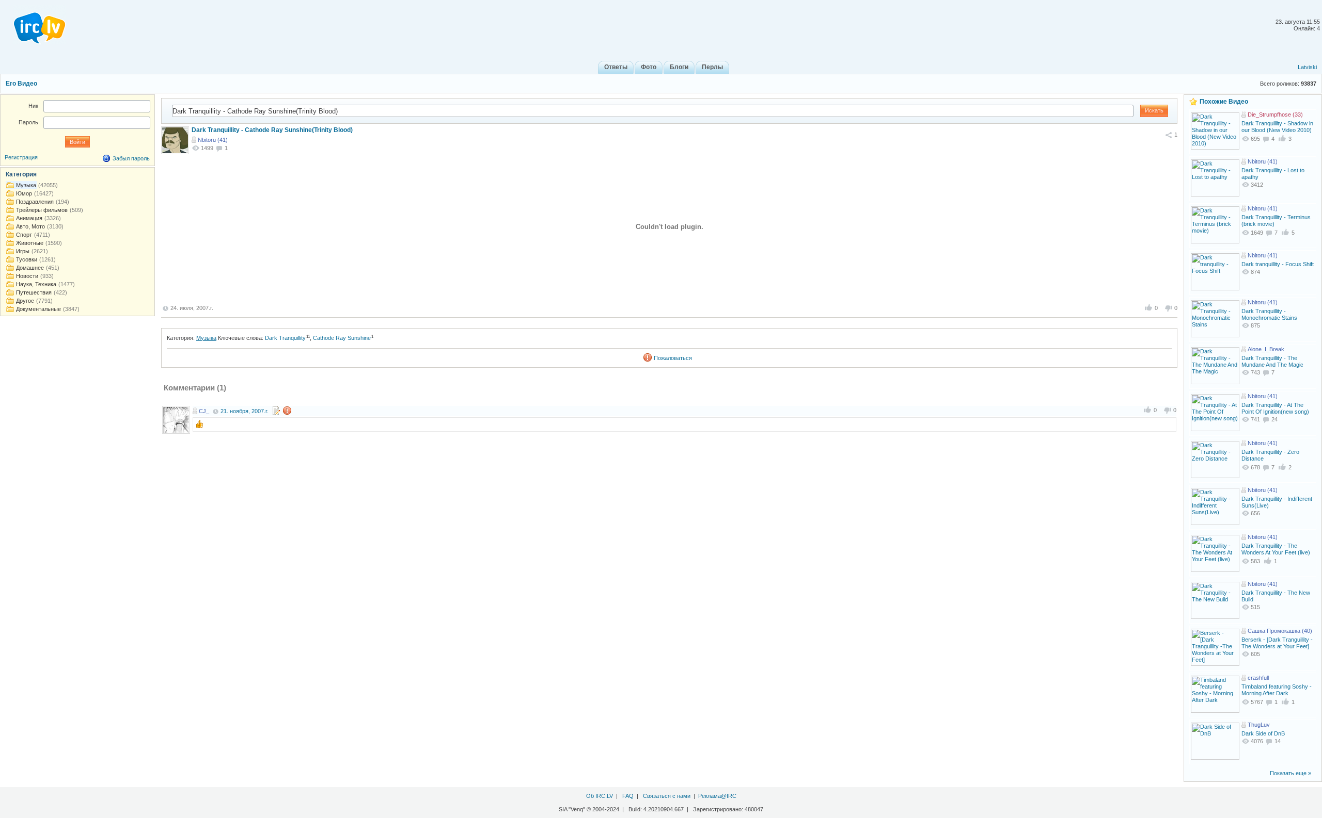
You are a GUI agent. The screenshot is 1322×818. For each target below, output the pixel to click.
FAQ (628, 796)
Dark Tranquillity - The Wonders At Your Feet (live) (1275, 549)
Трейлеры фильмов (42, 210)
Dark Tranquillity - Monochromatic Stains (1269, 314)
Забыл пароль (131, 158)
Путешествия (34, 292)
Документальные (38, 309)
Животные (29, 243)
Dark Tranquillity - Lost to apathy (1272, 173)
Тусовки (26, 259)
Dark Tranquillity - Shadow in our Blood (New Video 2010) (1277, 126)
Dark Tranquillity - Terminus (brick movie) (1276, 220)
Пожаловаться (673, 358)
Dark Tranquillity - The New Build (1275, 596)
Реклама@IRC (717, 796)
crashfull (1258, 678)
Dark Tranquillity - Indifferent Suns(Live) (1276, 502)
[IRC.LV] (33, 24)
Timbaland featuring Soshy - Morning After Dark (1276, 689)
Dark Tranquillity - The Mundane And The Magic (1272, 361)
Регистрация (21, 157)
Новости (27, 276)
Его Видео (21, 83)
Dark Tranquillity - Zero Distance (1270, 455)
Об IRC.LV (599, 796)
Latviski (1307, 67)
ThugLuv (1259, 725)
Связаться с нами (666, 796)
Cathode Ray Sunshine (342, 338)
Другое (25, 301)
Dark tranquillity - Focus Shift (1277, 264)
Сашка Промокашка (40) (1280, 631)
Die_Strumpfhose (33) (1275, 114)
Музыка (206, 338)
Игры (22, 251)
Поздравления (35, 202)
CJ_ (204, 411)
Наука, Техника (36, 284)
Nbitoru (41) (213, 140)
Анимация (29, 218)
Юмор (24, 193)
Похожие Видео (1224, 101)
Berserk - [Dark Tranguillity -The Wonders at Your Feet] (1277, 642)
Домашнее (30, 268)
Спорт (24, 235)
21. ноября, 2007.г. (245, 411)
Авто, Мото (30, 226)
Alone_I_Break (1266, 349)
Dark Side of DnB (1263, 733)
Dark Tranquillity (285, 338)
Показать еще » (1290, 773)
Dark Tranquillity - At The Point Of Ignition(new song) (1275, 408)
